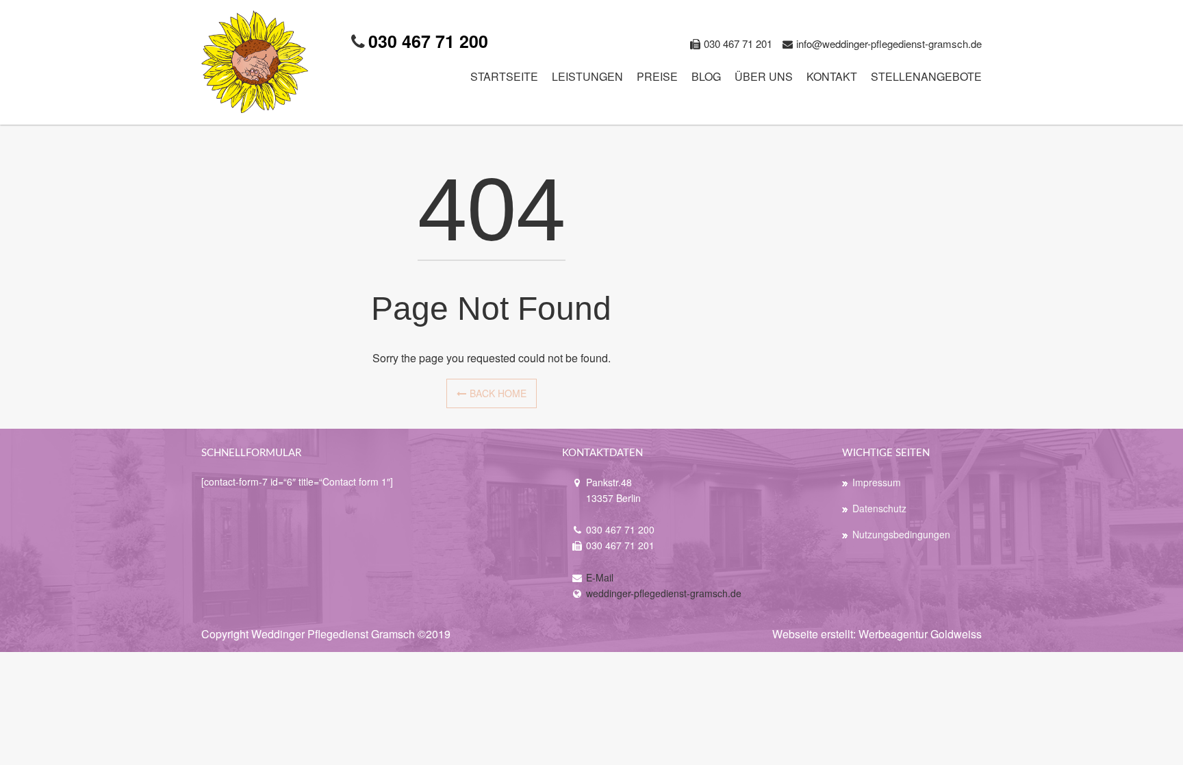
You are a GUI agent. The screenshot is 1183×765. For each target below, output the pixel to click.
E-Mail (599, 577)
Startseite (504, 76)
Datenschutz (879, 508)
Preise (657, 76)
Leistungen (587, 76)
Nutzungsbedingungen (901, 534)
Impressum (876, 482)
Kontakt (831, 76)
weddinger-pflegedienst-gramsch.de (663, 593)
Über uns (764, 76)
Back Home (498, 393)
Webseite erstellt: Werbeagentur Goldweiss (877, 634)
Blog (706, 76)
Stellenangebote (926, 76)
